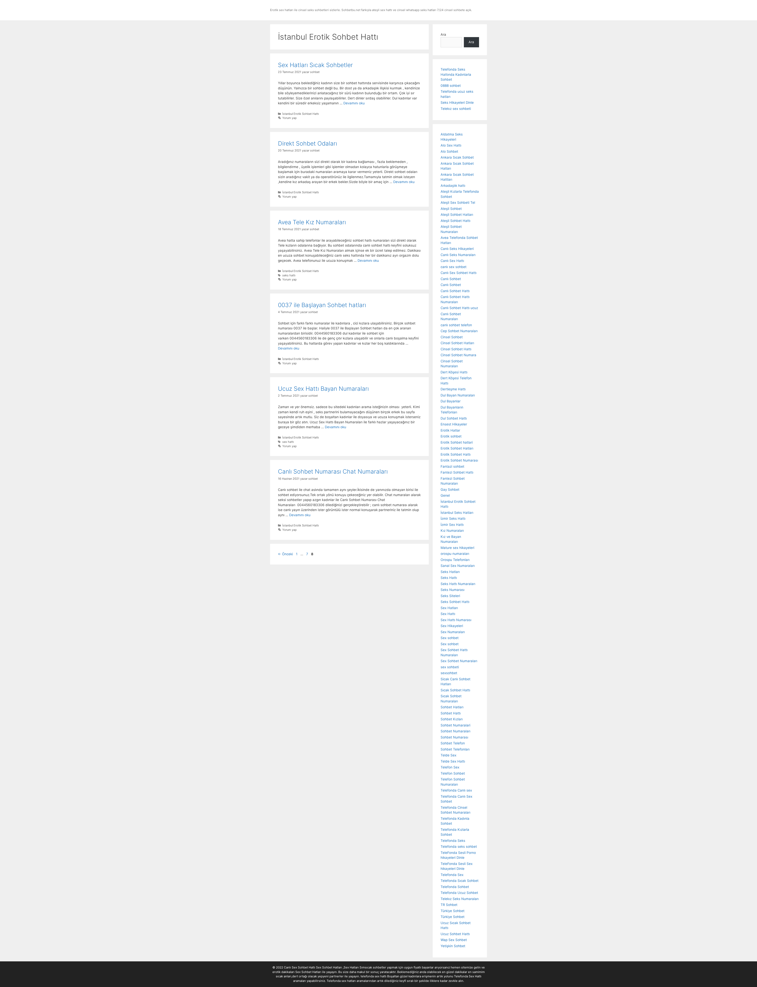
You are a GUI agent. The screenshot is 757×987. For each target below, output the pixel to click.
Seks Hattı (449, 578)
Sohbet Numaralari (455, 725)
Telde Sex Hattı (453, 761)
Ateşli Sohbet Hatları (457, 215)
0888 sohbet (451, 86)
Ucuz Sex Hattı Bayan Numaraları (323, 388)
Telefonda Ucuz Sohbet (459, 893)
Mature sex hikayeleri (457, 548)
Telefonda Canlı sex (456, 790)
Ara (443, 34)
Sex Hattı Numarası (456, 620)
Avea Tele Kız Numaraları (312, 222)
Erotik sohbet (451, 436)
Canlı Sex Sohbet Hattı (458, 273)
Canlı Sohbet (451, 279)
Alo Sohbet (449, 151)
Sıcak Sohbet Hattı (455, 690)
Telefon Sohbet (453, 773)
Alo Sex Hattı (451, 145)
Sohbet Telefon (453, 743)
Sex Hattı (448, 614)
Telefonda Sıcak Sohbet (459, 881)
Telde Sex (448, 755)
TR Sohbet (449, 905)
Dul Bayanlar (451, 401)
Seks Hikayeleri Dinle (457, 103)
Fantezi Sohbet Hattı (457, 472)
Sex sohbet (450, 638)
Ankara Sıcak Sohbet (457, 157)
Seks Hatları (450, 572)
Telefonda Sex (452, 875)
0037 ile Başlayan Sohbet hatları (322, 304)
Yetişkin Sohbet (453, 946)
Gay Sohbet (450, 490)
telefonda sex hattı (373, 976)
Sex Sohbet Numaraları (459, 661)
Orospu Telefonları (455, 560)
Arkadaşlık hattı (453, 186)
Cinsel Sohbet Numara (458, 355)
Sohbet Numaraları (455, 731)
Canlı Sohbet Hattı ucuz (459, 308)
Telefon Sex (450, 767)
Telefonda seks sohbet (459, 847)
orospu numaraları (455, 554)
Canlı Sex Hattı (452, 261)
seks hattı (288, 275)
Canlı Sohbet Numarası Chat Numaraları (333, 471)
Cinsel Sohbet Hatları (457, 343)
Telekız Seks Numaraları (460, 899)
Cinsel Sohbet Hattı (456, 349)
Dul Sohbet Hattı (454, 418)
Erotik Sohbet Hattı (456, 454)
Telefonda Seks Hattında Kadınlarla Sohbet (456, 74)
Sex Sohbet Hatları (308, 972)
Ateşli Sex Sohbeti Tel (458, 203)
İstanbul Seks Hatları (457, 513)
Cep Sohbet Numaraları (459, 331)
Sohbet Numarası (454, 737)
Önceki (285, 554)
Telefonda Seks (453, 841)
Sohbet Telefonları (455, 749)
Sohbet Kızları (452, 719)
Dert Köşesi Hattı (454, 372)
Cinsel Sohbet (452, 337)
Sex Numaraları (453, 632)
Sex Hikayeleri (452, 626)
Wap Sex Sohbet (454, 940)
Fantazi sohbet (452, 466)
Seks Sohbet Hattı (455, 602)
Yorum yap (289, 118)
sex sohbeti (450, 667)
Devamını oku (354, 103)
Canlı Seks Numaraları (458, 255)
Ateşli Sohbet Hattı (455, 221)
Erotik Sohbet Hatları (457, 448)
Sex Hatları (449, 608)
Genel (445, 495)
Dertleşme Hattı (453, 389)
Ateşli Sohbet (451, 209)
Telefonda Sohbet (455, 887)
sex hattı (288, 441)
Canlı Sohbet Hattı (455, 291)
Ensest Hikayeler (454, 424)
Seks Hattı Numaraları (458, 584)
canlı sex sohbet (453, 267)
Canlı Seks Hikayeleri (457, 249)
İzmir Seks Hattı (453, 519)
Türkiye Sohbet (452, 911)
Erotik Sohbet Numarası (459, 460)
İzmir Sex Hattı (452, 525)
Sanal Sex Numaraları (458, 566)
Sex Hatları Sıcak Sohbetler (315, 64)
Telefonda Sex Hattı (467, 976)
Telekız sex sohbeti (456, 109)
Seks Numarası (452, 590)
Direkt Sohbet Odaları (307, 143)
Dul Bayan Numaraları (458, 395)
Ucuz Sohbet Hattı (455, 934)
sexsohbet (449, 673)
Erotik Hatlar (450, 430)
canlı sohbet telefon (456, 325)
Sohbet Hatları (452, 707)
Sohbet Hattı (451, 713)
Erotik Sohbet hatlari (457, 442)
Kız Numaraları (452, 531)
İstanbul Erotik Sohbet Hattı (300, 113)
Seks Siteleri (450, 596)
